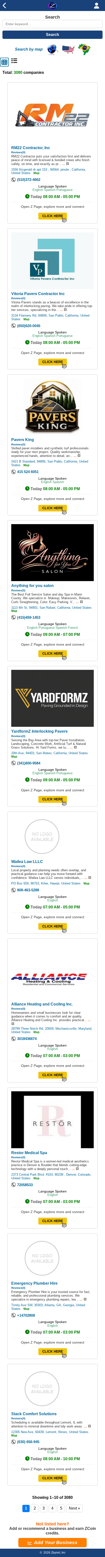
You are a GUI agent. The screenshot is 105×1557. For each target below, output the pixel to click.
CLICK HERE (52, 216)
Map (36, 173)
